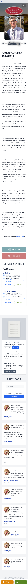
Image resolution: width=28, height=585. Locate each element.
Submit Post (14, 396)
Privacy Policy (10, 578)
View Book (7, 348)
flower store (19, 239)
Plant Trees (19, 284)
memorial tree (20, 236)
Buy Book (15, 348)
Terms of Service (18, 578)
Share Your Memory (10, 371)
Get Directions (8, 284)
